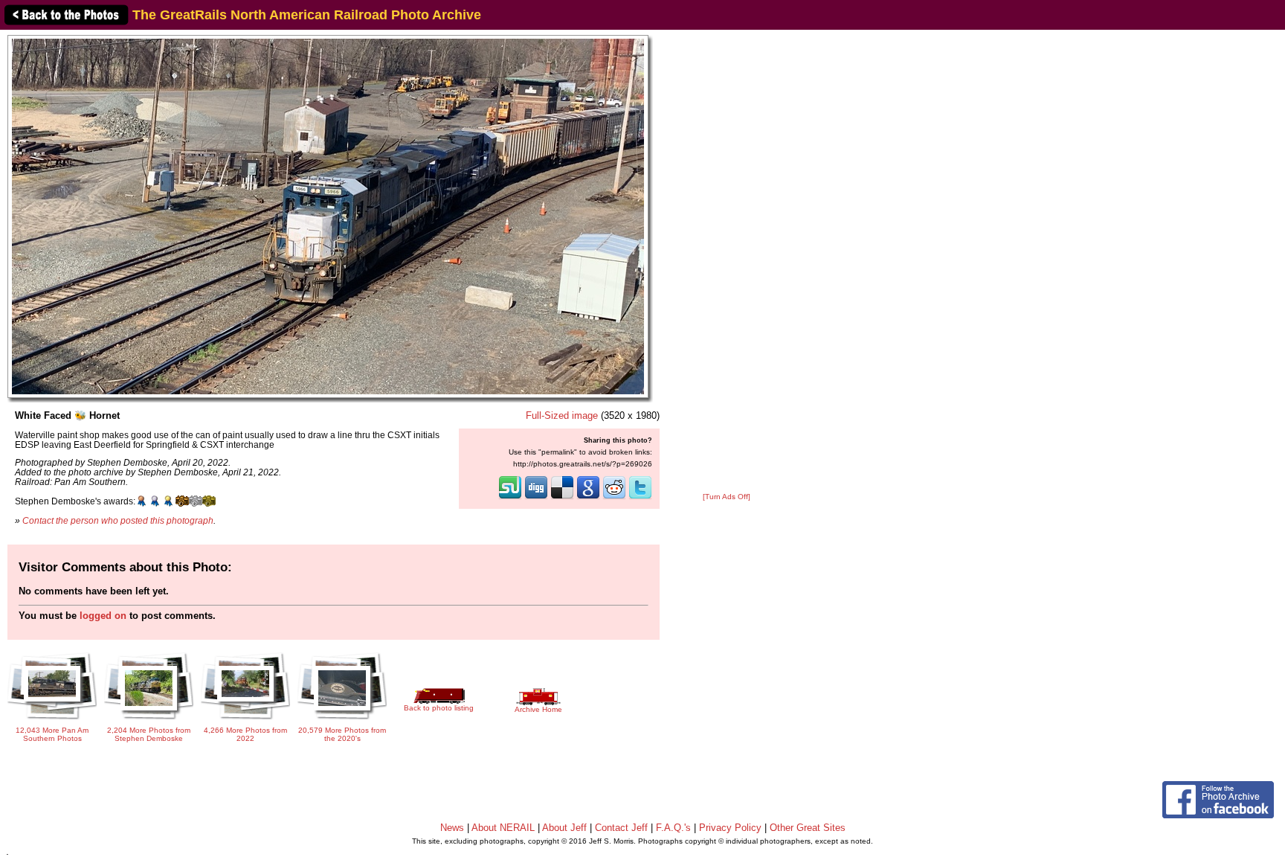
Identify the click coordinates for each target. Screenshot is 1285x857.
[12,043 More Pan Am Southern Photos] (52, 720)
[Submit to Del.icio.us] (562, 497)
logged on (103, 615)
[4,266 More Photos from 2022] (245, 720)
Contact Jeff (621, 827)
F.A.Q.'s (673, 827)
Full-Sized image (562, 415)
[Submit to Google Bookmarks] (588, 497)
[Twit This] (640, 497)
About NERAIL (503, 827)
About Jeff (564, 827)
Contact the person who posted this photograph (117, 520)
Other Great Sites (808, 827)
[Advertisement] (726, 262)
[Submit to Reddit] (614, 497)
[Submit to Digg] (536, 497)
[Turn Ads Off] (726, 496)
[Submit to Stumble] (510, 497)
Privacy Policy (730, 827)
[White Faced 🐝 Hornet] (328, 216)
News (452, 827)
